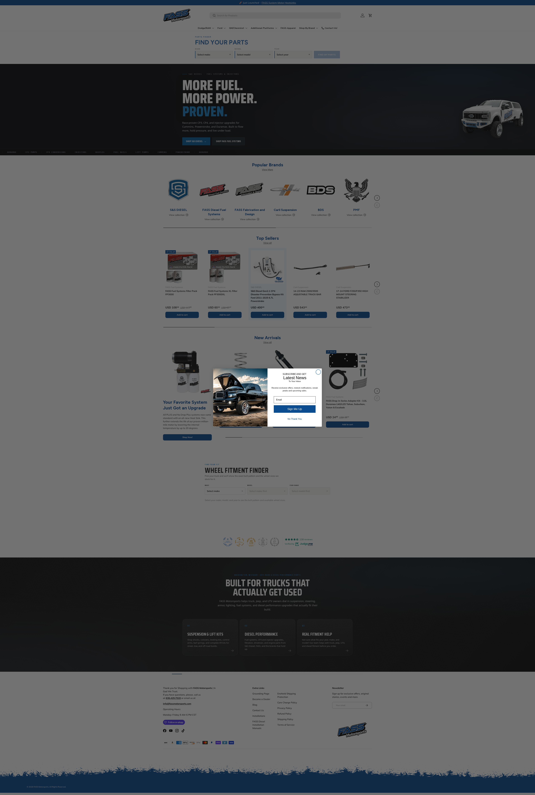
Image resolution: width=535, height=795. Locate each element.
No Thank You (295, 419)
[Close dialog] (318, 372)
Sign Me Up (294, 408)
